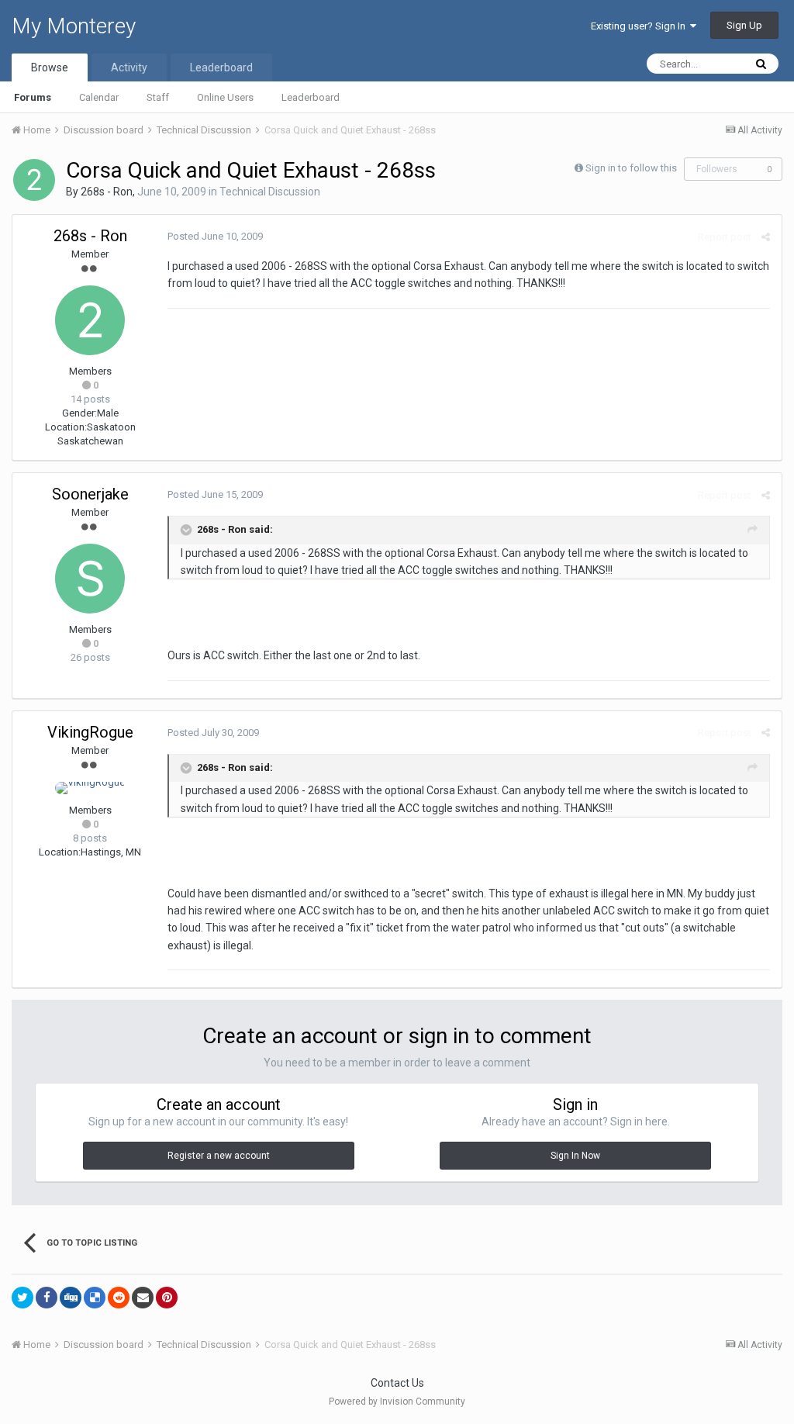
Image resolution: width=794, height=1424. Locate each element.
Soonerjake (90, 494)
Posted (215, 236)
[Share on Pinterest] (167, 1297)
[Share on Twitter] (22, 1297)
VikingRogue (90, 732)
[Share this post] (765, 237)
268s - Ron (107, 191)
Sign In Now (575, 1155)
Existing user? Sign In (640, 26)
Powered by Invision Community (397, 1401)
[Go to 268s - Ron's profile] (34, 180)
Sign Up (744, 25)
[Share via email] (143, 1297)
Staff (158, 97)
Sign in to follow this (631, 168)
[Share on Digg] (70, 1297)
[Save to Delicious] (94, 1297)
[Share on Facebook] (46, 1297)
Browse (49, 67)
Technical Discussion (269, 191)
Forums (32, 97)
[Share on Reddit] (118, 1297)
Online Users (225, 97)
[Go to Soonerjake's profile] (90, 578)
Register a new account (218, 1155)
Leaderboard (310, 97)
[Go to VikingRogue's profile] (90, 788)
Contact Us (397, 1383)
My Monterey (74, 26)
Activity (129, 67)
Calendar (99, 97)
